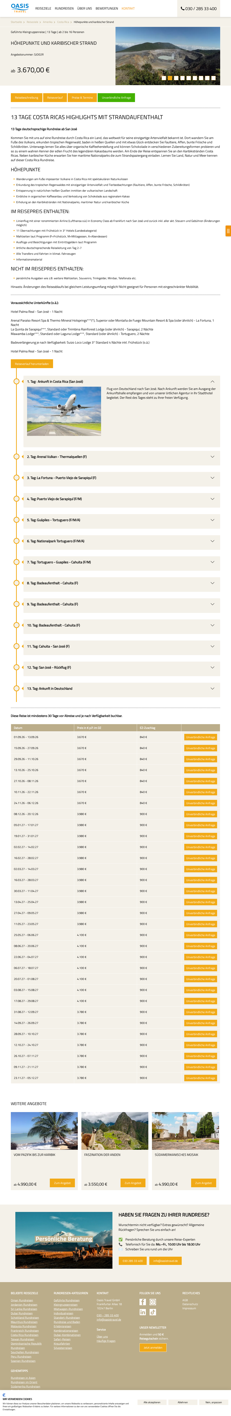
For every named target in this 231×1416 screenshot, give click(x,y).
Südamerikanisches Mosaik (176, 1154)
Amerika (48, 22)
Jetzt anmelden (153, 1347)
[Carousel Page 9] (213, 78)
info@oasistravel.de (165, 1261)
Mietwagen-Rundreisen (68, 1309)
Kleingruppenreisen (66, 1304)
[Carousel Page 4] (182, 78)
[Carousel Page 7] (201, 78)
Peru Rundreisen (21, 1356)
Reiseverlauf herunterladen (32, 364)
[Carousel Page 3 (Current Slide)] (176, 78)
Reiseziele (43, 8)
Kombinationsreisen (66, 1330)
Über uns (84, 8)
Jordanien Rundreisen (24, 1304)
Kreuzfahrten (62, 1343)
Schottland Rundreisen (25, 1317)
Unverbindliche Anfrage (116, 97)
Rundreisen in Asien (23, 1378)
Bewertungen (107, 8)
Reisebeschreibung (26, 97)
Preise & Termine (82, 97)
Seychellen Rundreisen (25, 1352)
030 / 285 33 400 (201, 8)
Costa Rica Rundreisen (24, 1335)
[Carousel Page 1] (164, 78)
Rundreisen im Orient (24, 1382)
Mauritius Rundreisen (24, 1322)
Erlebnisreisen (62, 1326)
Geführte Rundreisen (67, 1300)
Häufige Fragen (106, 1341)
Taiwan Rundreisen (22, 1339)
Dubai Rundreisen (22, 1313)
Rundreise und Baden (67, 1322)
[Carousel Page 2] (170, 78)
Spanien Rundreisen (23, 1361)
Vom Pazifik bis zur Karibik (34, 1154)
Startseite (16, 22)
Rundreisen (64, 8)
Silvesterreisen (63, 1348)
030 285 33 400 (133, 1261)
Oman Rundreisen (22, 1300)
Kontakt (128, 8)
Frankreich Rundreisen (25, 1330)
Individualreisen (63, 1313)
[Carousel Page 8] (207, 78)
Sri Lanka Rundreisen (24, 1309)
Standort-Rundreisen (67, 1317)
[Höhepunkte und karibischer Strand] (168, 56)
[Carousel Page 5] (188, 78)
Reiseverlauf (55, 97)
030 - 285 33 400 (108, 1315)
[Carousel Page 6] (195, 78)
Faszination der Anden (102, 1154)
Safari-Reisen (62, 1339)
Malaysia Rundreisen (23, 1326)
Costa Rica (63, 22)
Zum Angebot (62, 1183)
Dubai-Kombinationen (67, 1335)
